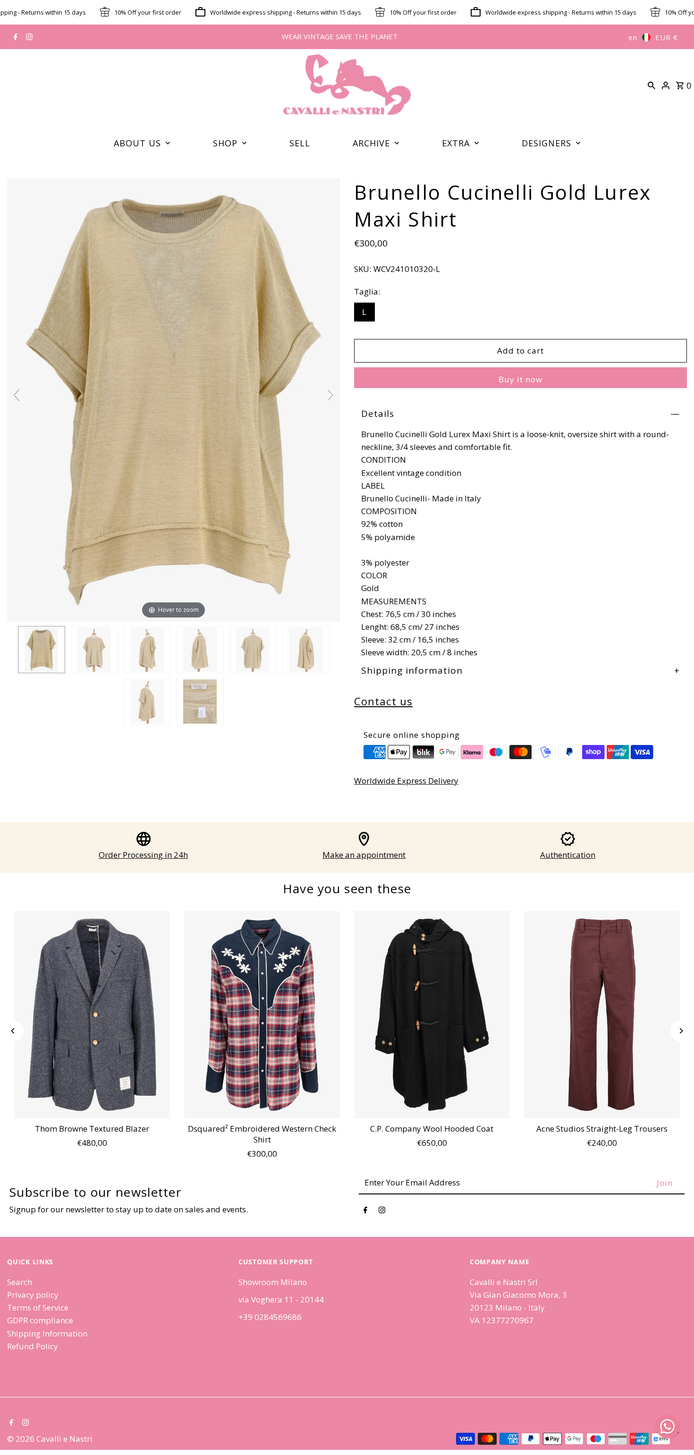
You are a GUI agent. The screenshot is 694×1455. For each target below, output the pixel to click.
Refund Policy (32, 1346)
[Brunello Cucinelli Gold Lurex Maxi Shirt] (41, 650)
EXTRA (456, 143)
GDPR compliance (40, 1320)
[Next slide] (330, 395)
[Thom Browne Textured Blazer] (92, 1014)
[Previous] (13, 1030)
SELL (299, 143)
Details (377, 413)
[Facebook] (14, 37)
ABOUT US (137, 143)
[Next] (681, 1030)
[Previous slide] (16, 395)
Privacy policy (33, 1294)
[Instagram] (28, 37)
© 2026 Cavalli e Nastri (50, 1438)
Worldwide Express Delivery (406, 781)
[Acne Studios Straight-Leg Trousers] (602, 1014)
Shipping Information (47, 1333)
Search (19, 1282)
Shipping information (412, 670)
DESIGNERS (546, 143)
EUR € (666, 37)
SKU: (362, 268)
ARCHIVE (371, 143)
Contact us (383, 701)
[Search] (651, 84)
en (632, 37)
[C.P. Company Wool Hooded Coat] (432, 1014)
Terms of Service (37, 1307)
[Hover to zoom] (173, 399)
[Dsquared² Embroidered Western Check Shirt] (262, 1014)
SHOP (225, 143)
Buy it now (520, 379)
